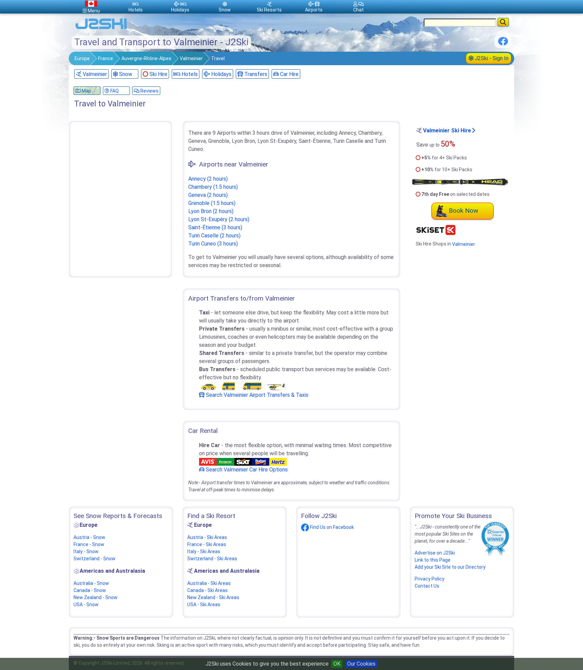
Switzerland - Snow (94, 558)
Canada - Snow (90, 590)
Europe (82, 58)
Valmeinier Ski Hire (447, 130)
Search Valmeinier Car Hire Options (246, 469)
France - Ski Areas (206, 544)
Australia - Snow (91, 583)
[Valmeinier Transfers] (243, 386)
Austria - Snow (89, 537)
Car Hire (289, 74)
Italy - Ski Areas (203, 551)
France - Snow (89, 544)
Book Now (463, 210)
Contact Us (427, 586)
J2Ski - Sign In (490, 58)
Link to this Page (432, 560)
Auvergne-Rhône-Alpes (146, 58)
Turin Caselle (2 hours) (214, 235)
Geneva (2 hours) (208, 195)
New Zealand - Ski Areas (213, 597)
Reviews (149, 91)
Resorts (269, 9)
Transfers (255, 74)
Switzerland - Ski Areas (212, 558)
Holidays (220, 74)
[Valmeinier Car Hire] (243, 461)
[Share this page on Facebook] (503, 43)
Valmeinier (191, 58)
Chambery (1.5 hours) (213, 187)
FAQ (114, 91)
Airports (314, 9)
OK (336, 664)
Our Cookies (361, 664)
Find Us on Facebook (331, 527)
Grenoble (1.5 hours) (211, 203)
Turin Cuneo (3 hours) (213, 243)
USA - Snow (86, 604)
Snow (125, 74)
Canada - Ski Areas (207, 590)
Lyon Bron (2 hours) (210, 211)
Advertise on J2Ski (435, 553)
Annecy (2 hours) (208, 179)
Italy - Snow (86, 551)
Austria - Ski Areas (207, 537)
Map (86, 91)
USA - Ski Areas (203, 604)
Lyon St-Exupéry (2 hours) (218, 219)
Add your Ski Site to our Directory (450, 567)
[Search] (503, 22)
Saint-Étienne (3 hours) (215, 227)
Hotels (189, 74)
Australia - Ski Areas (209, 583)
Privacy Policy (429, 579)
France (105, 58)
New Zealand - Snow (95, 597)
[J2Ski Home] (101, 28)
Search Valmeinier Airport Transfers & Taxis (256, 395)
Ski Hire (158, 74)
